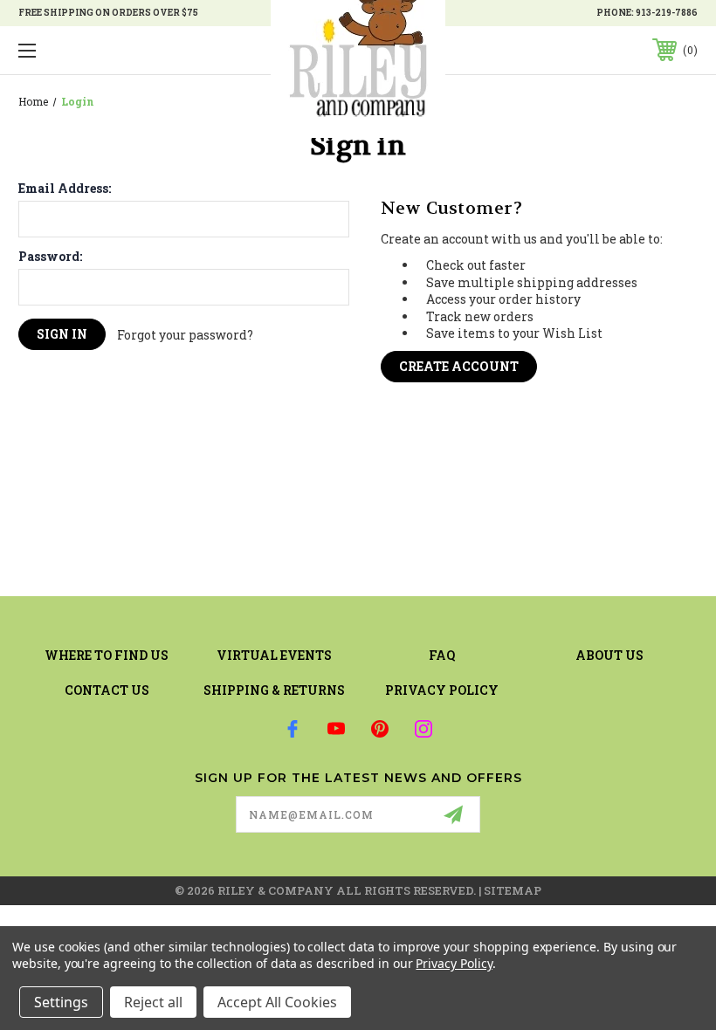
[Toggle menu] (86, 50)
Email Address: (64, 188)
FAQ (442, 655)
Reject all (153, 1002)
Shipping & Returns (274, 690)
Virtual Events (274, 655)
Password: (50, 257)
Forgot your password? (185, 334)
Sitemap (512, 890)
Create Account (459, 366)
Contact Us (107, 690)
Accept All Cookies (277, 1002)
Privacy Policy (442, 690)
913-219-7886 (667, 12)
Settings (61, 1002)
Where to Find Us (107, 655)
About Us (609, 655)
